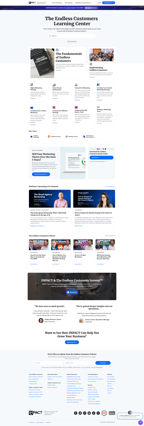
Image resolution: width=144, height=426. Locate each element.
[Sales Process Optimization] (61, 92)
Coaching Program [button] (93, 374)
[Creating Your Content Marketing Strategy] (105, 92)
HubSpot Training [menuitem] (92, 390)
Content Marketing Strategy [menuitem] (74, 383)
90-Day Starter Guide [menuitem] (34, 390)
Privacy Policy (99, 367)
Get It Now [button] (95, 157)
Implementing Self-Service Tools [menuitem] (75, 390)
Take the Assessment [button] (40, 174)
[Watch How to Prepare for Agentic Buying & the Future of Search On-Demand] (94, 199)
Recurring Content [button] (52, 374)
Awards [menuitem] (109, 383)
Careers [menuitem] (109, 390)
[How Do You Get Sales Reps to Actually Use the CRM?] (38, 257)
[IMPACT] (32, 3)
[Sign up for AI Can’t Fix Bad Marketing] (83, 244)
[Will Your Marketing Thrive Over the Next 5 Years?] (44, 157)
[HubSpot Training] (54, 136)
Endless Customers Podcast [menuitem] (55, 376)
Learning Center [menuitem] (33, 383)
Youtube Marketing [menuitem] (71, 395)
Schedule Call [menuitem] (108, 3)
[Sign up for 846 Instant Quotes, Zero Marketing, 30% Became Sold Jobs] (105, 244)
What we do (73, 292)
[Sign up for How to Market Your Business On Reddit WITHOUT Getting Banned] (61, 244)
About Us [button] (109, 374)
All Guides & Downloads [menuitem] (35, 396)
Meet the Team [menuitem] (111, 381)
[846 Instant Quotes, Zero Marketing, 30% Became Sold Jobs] (105, 257)
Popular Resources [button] (72, 374)
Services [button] (90, 385)
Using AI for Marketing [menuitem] (72, 381)
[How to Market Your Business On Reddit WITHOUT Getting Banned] (61, 257)
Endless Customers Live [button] (54, 383)
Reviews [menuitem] (109, 386)
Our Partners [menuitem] (110, 388)
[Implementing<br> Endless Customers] (101, 63)
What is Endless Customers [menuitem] (36, 376)
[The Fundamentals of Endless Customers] (57, 63)
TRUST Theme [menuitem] (91, 399)
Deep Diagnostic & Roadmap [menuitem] (95, 379)
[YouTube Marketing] (37, 136)
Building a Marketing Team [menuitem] (73, 393)
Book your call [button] (71, 342)
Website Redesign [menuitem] (92, 392)
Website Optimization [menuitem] (93, 394)
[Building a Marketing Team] (105, 116)
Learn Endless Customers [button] (36, 374)
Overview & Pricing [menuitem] (93, 376)
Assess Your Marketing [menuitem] (73, 402)
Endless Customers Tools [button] (35, 387)
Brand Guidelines (40, 422)
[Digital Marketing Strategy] (39, 92)
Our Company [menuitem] (110, 376)
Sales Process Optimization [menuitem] (74, 379)
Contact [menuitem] (109, 393)
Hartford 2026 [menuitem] (51, 385)
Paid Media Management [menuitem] (94, 403)
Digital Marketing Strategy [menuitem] (73, 376)
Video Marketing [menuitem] (71, 386)
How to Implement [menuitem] (33, 379)
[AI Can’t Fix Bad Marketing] (83, 256)
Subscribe (73, 41)
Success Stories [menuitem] (92, 381)
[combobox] (72, 36)
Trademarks (48, 422)
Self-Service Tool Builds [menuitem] (94, 401)
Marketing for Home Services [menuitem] (74, 400)
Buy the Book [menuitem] (32, 381)
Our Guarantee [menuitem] (111, 379)
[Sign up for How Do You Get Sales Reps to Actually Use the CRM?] (39, 244)
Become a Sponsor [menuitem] (52, 387)
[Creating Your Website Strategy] (61, 116)
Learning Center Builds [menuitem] (93, 396)
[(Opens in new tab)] (105, 413)
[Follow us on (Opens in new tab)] (76, 413)
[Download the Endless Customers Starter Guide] (102, 153)
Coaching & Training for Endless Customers (42, 3)
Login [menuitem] (99, 3)
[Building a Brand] (72, 136)
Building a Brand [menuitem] (71, 397)
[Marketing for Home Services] (90, 136)
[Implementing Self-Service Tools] (83, 116)
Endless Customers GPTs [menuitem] (35, 392)
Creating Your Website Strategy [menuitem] (75, 388)
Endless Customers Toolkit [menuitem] (36, 394)
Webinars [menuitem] (50, 379)
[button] (130, 416)
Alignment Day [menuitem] (91, 387)
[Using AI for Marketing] (83, 92)
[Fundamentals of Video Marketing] (39, 116)
